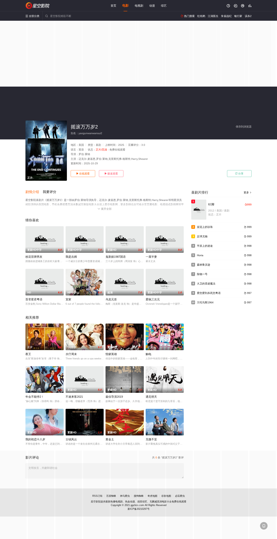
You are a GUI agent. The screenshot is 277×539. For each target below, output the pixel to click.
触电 (148, 354)
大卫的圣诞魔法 (206, 283)
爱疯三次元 (153, 299)
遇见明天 (151, 396)
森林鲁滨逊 (203, 264)
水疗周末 (71, 354)
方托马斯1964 (205, 302)
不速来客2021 (74, 396)
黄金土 (110, 439)
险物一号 (202, 274)
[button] (34, 192)
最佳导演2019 (114, 396)
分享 (239, 173)
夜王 (28, 354)
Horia (200, 255)
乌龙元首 (111, 299)
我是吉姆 (71, 256)
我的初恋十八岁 (35, 439)
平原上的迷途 (205, 245)
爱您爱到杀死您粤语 (209, 292)
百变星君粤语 (33, 299)
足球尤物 (202, 236)
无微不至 (151, 439)
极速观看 (111, 173)
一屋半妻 (151, 256)
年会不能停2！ (34, 396)
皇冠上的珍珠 (205, 226)
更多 (248, 192)
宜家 (68, 299)
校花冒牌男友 (33, 256)
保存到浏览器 (244, 126)
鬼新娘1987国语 (116, 256)
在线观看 (83, 173)
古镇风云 (71, 439)
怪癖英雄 (111, 354)
